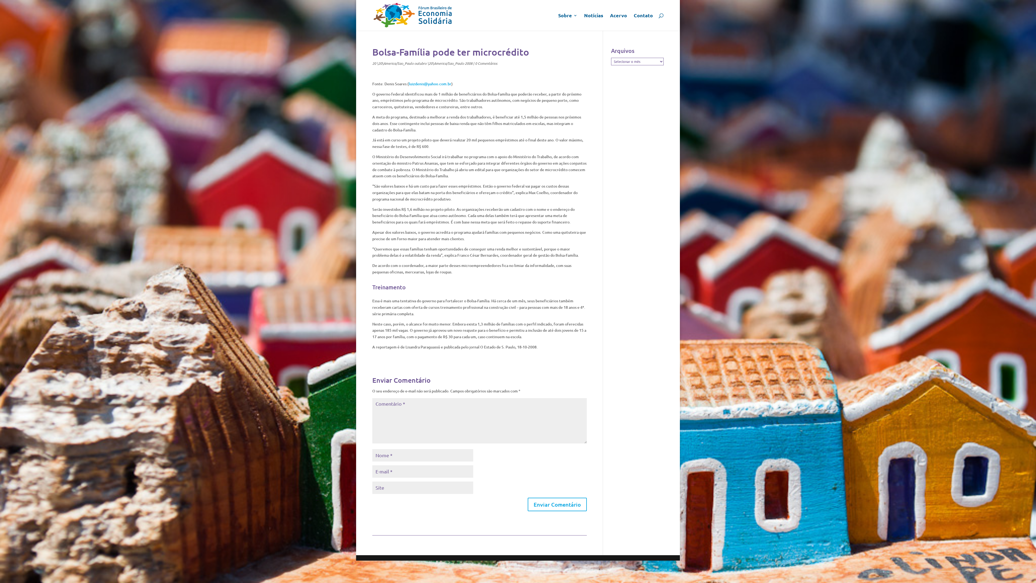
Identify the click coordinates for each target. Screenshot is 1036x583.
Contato (643, 15)
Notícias (593, 15)
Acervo (618, 15)
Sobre (565, 15)
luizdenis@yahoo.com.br (430, 83)
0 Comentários (486, 63)
